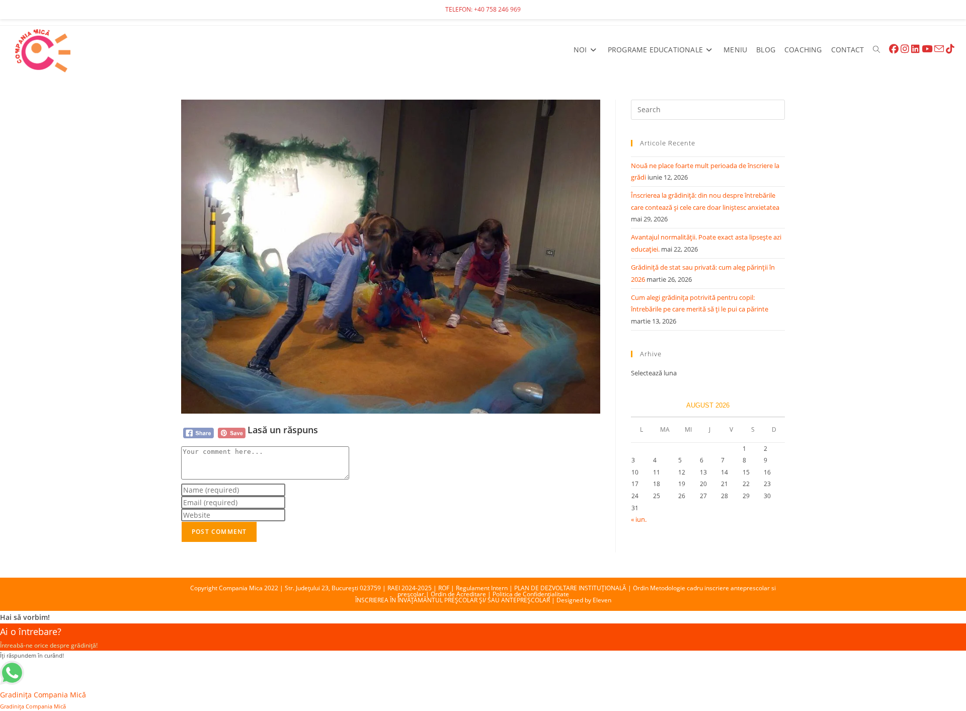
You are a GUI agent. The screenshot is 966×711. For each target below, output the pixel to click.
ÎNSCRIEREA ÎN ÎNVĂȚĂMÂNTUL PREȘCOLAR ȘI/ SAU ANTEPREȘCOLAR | (455, 600)
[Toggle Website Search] (876, 49)
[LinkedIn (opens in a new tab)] (915, 49)
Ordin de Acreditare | (462, 594)
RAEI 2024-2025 (409, 588)
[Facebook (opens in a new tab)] (894, 49)
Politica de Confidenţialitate (531, 594)
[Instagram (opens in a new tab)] (905, 49)
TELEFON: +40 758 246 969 (483, 9)
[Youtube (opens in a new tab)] (927, 49)
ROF (443, 588)
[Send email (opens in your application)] (939, 49)
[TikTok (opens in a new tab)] (950, 49)
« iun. (639, 519)
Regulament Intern (482, 588)
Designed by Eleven (583, 600)
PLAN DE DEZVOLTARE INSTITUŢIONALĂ (570, 588)
